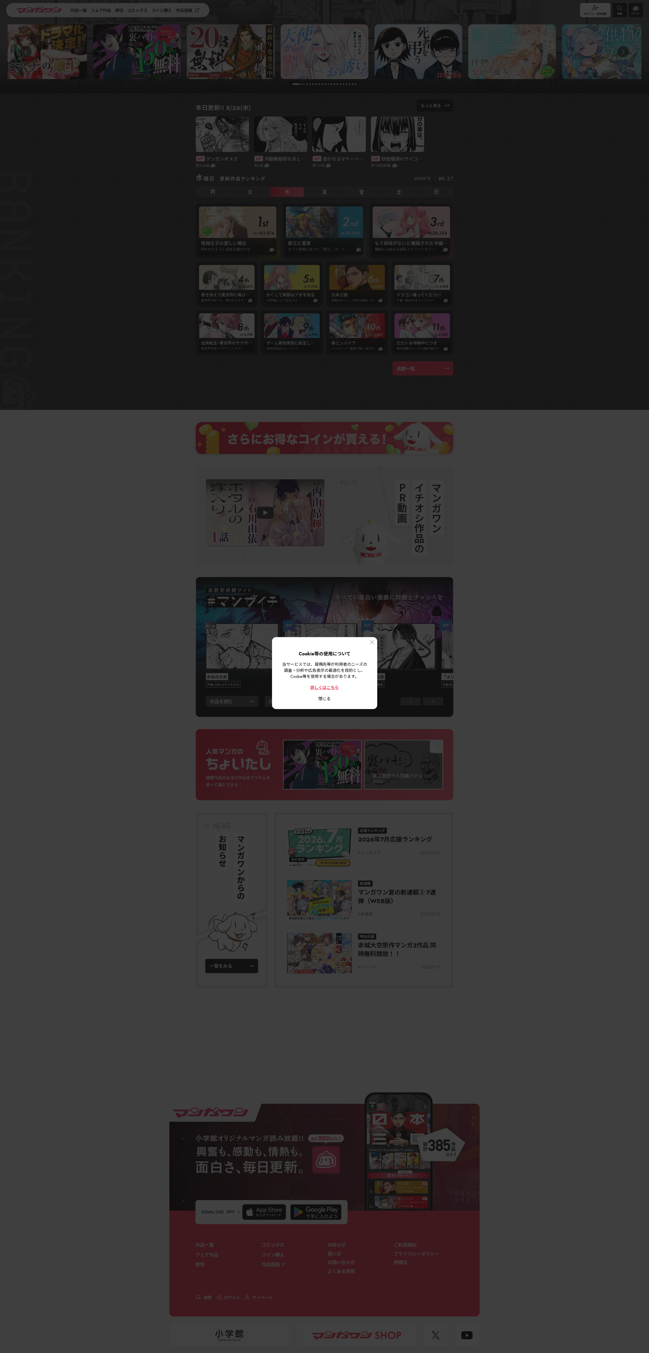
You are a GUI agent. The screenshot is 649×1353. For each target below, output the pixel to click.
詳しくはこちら (324, 687)
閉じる (324, 698)
